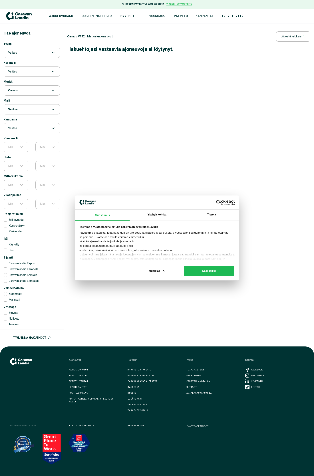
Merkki (8, 81)
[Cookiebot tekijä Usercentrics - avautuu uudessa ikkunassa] (219, 202)
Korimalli (10, 62)
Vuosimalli (11, 138)
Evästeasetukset (197, 426)
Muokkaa (154, 270)
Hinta (7, 157)
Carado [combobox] (13, 90)
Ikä (6, 238)
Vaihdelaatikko (14, 288)
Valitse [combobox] (12, 52)
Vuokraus (157, 16)
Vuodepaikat (12, 195)
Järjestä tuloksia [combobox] (291, 36)
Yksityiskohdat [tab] (157, 214)
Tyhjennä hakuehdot (29, 337)
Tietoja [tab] (211, 214)
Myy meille (130, 16)
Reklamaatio (136, 425)
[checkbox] (5, 220)
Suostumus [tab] (102, 215)
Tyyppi (8, 44)
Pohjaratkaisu (13, 214)
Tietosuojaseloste (81, 425)
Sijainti (8, 257)
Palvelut (182, 16)
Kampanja (10, 119)
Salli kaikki (209, 270)
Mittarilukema (13, 176)
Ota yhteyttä (231, 16)
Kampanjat (205, 16)
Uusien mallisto (97, 16)
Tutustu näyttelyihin (179, 4)
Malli (7, 100)
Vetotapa (10, 307)
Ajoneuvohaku (61, 16)
